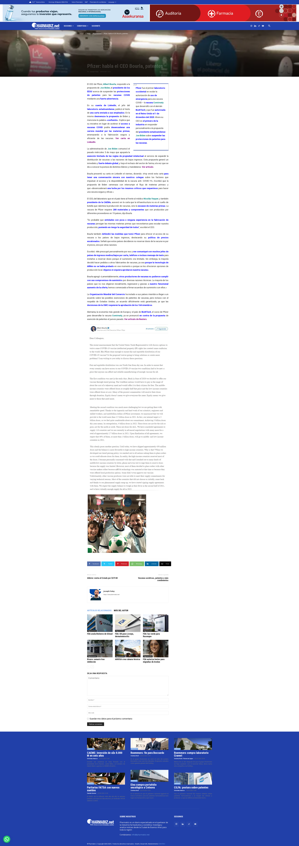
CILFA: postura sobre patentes (191, 787)
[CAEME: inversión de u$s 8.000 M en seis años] (106, 744)
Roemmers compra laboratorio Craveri (191, 754)
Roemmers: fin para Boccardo (147, 752)
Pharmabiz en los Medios (98, 2)
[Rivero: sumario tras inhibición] (100, 648)
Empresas (90, 749)
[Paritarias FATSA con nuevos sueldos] (106, 779)
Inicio (89, 34)
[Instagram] (251, 26)
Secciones (68, 26)
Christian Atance (92, 758)
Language (111, 2)
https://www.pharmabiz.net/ (111, 594)
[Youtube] (263, 26)
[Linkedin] (255, 26)
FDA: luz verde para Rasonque (151, 635)
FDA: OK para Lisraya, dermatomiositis (124, 635)
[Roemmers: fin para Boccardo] (150, 744)
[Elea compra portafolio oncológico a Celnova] (150, 776)
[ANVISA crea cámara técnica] (128, 648)
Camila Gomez (91, 793)
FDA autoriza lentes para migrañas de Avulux (153, 660)
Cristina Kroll (135, 756)
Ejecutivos (134, 749)
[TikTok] (259, 26)
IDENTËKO (161, 844)
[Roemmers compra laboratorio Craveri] (193, 744)
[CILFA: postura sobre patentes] (193, 779)
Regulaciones (97, 34)
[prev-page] (88, 666)
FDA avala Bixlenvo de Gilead (99, 634)
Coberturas (81, 26)
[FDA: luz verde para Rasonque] (155, 623)
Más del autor (121, 610)
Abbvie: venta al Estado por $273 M (102, 578)
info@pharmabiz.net (141, 834)
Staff (86, 2)
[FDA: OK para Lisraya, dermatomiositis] (128, 623)
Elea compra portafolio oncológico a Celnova (144, 786)
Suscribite (96, 26)
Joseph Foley (94, 72)
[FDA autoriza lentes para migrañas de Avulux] (155, 648)
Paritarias (90, 783)
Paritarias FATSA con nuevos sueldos (103, 789)
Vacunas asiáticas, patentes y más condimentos (153, 579)
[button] (269, 26)
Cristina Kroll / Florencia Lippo (183, 758)
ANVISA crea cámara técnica (127, 659)
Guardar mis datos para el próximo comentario (111, 718)
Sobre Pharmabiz (77, 2)
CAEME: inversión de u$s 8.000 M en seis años (104, 754)
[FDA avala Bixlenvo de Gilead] (100, 623)
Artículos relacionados (99, 610)
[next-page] (92, 666)
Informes (177, 749)
